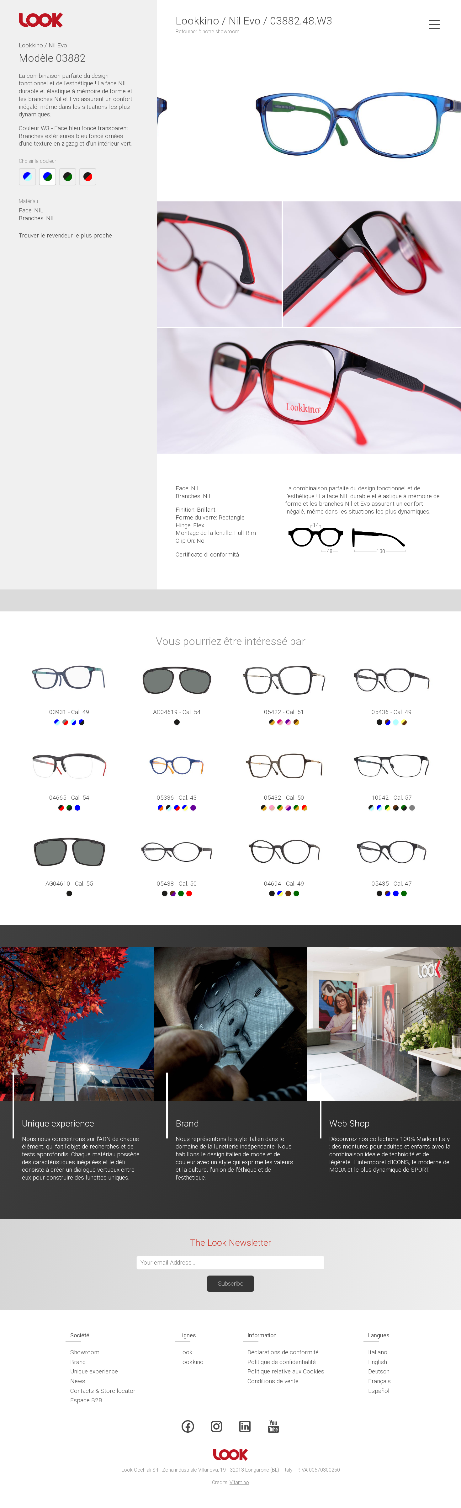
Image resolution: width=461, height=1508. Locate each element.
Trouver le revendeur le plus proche (65, 235)
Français (379, 1381)
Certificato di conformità (207, 554)
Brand (78, 1362)
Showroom (84, 1352)
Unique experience (94, 1371)
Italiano (377, 1352)
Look (186, 1352)
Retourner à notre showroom (208, 32)
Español (378, 1390)
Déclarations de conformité (283, 1352)
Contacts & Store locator (102, 1390)
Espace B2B (86, 1400)
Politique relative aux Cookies (285, 1371)
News (77, 1381)
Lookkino (191, 1362)
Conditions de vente (273, 1381)
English (377, 1362)
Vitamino (239, 1482)
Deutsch (378, 1371)
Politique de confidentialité (281, 1362)
